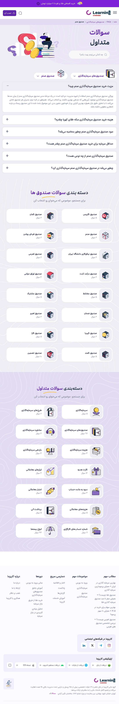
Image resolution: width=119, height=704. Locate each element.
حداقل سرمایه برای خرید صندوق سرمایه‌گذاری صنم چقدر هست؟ (79, 144)
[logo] (105, 680)
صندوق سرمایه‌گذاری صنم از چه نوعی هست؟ (89, 156)
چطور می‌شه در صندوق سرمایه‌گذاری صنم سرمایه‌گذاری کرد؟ (82, 168)
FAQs (109, 22)
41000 (54, 693)
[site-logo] (98, 13)
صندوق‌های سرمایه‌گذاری (95, 22)
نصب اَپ (7, 13)
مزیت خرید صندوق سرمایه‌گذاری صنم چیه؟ (90, 86)
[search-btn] (105, 55)
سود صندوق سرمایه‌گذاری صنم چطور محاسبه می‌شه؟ (85, 132)
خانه (115, 22)
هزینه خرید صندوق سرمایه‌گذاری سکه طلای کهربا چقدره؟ (84, 120)
